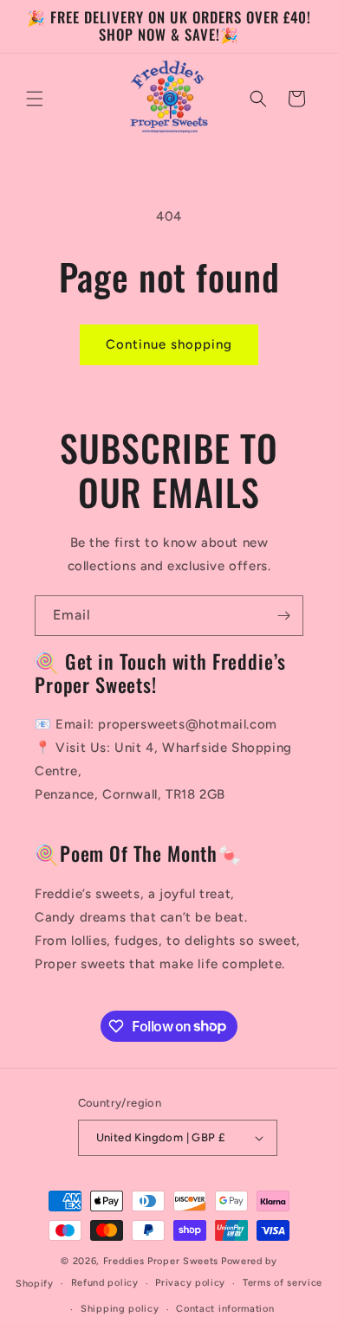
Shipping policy (120, 1308)
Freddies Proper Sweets (160, 1261)
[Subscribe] (283, 615)
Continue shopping (169, 344)
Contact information (225, 1308)
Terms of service (282, 1282)
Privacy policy (190, 1282)
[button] (35, 99)
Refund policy (105, 1282)
